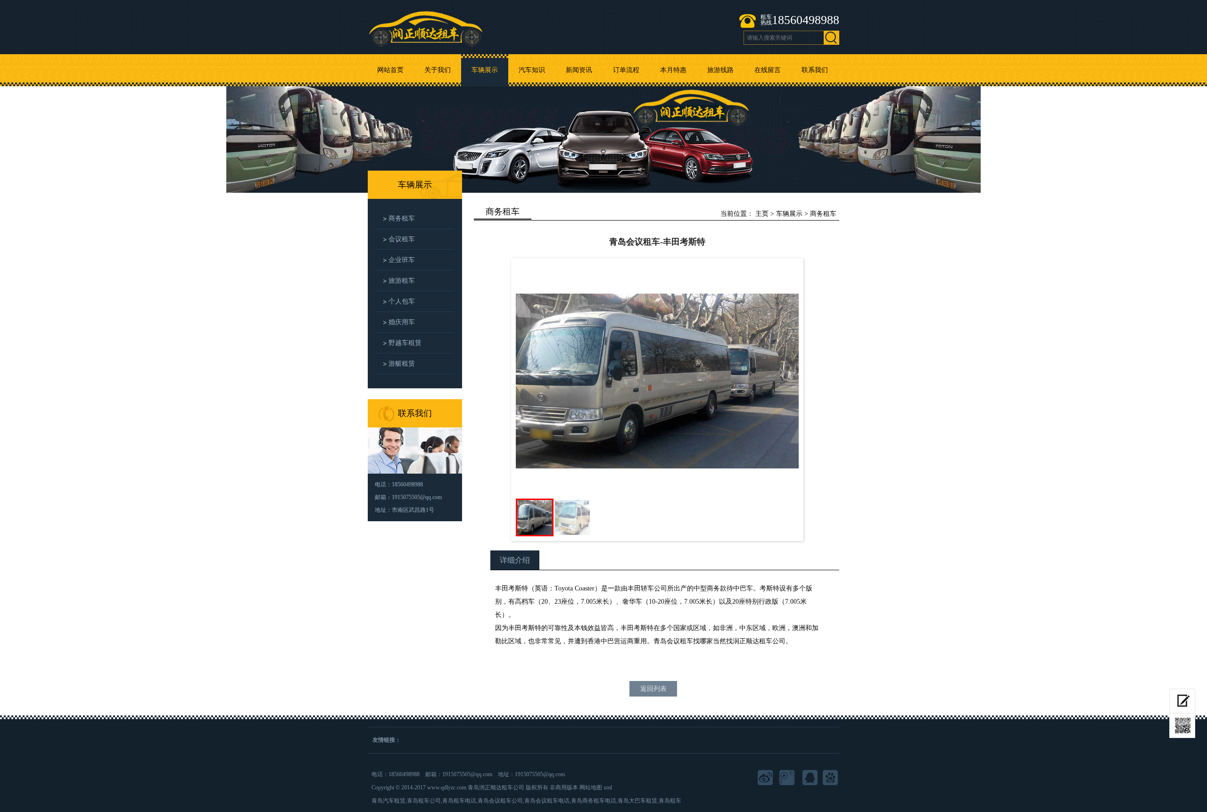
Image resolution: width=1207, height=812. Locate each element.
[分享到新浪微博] (766, 778)
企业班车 (402, 259)
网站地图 (590, 787)
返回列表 (653, 688)
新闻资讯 (579, 70)
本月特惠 (673, 70)
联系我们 (815, 70)
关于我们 (437, 70)
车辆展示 (484, 70)
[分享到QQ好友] (809, 778)
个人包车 (402, 301)
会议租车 (402, 239)
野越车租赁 (405, 342)
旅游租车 (402, 280)
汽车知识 (532, 70)
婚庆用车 (402, 322)
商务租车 (402, 218)
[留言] (1182, 701)
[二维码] (1182, 726)
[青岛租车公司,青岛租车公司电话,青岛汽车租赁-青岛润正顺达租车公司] (425, 23)
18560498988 (805, 20)
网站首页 (390, 70)
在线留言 (767, 70)
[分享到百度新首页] (831, 778)
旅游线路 (720, 70)
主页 (762, 213)
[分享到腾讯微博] (787, 778)
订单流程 (626, 70)
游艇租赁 (402, 363)
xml (608, 787)
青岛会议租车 (673, 641)
